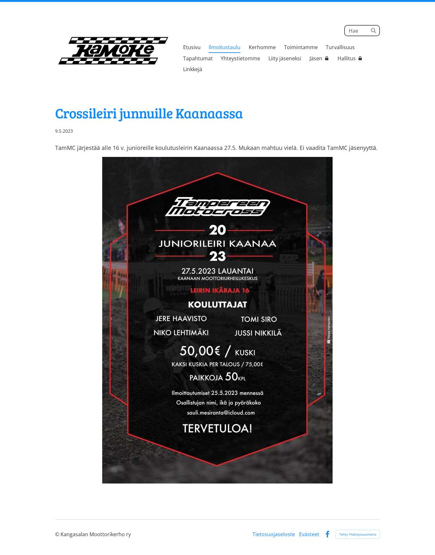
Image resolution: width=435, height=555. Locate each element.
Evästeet (309, 534)
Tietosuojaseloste (274, 534)
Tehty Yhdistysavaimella (357, 534)
